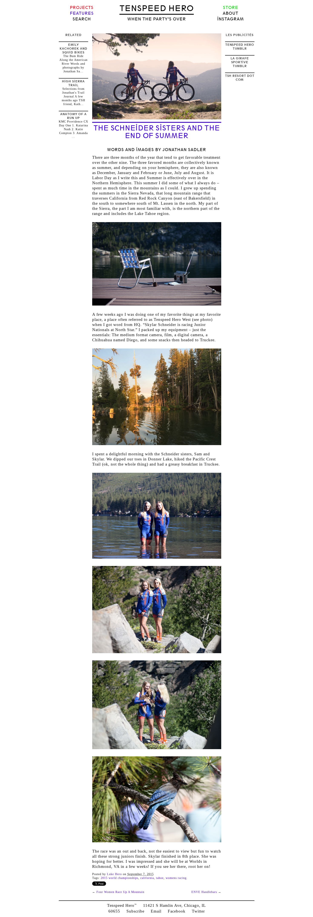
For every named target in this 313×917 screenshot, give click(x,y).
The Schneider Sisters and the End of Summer (156, 132)
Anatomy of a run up (73, 116)
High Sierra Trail (73, 83)
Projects (81, 7)
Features (82, 13)
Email (156, 911)
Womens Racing (176, 878)
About (230, 13)
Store (230, 7)
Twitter (198, 911)
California (147, 878)
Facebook (176, 911)
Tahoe (160, 878)
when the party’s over (156, 19)
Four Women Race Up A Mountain (120, 892)
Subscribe (135, 911)
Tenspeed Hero (156, 8)
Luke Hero (114, 874)
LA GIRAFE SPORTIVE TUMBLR (240, 62)
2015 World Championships (119, 878)
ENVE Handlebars (204, 892)
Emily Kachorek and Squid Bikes (73, 48)
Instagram (230, 19)
